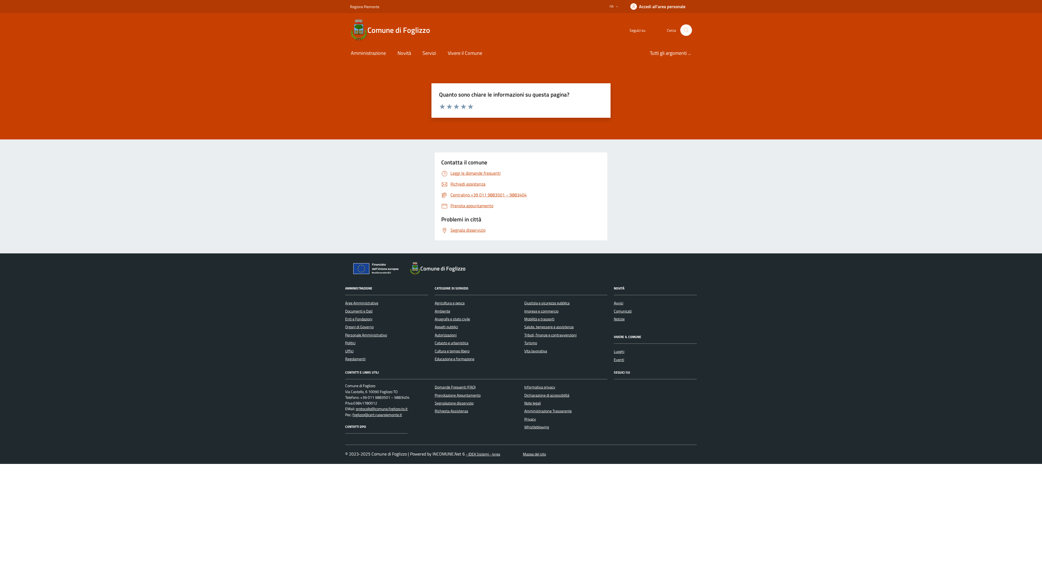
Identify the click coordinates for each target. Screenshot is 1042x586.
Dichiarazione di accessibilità (546, 395)
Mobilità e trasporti (539, 319)
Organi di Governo (359, 327)
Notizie (619, 319)
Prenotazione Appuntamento (458, 395)
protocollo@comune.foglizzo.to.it (382, 409)
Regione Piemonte (364, 6)
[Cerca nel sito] (686, 30)
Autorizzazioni (446, 335)
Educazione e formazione (454, 359)
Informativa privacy (539, 387)
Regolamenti (355, 359)
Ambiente (442, 311)
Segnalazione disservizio (454, 403)
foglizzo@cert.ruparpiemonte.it (377, 415)
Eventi (619, 360)
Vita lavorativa (535, 351)
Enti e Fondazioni (358, 319)
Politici (350, 343)
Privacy (530, 419)
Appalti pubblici (446, 327)
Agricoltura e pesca (450, 303)
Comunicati (623, 311)
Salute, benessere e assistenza (549, 327)
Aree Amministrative (361, 303)
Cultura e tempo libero (452, 351)
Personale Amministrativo (366, 335)
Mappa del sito (534, 454)
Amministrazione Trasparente (548, 411)
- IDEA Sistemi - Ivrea (483, 454)
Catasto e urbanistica (451, 343)
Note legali (532, 403)
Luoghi (619, 352)
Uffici (349, 351)
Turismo (530, 343)
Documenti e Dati (359, 311)
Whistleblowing (536, 427)
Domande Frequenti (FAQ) (455, 387)
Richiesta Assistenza (451, 411)
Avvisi (618, 303)
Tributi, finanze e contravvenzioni (550, 335)
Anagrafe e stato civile (452, 319)
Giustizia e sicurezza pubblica (547, 303)
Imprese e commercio (541, 311)
